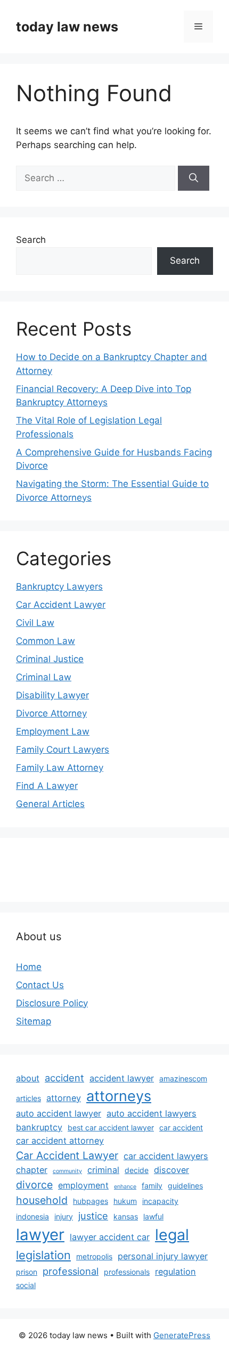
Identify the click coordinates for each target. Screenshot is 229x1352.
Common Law (45, 641)
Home (29, 967)
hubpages (90, 1201)
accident (64, 1078)
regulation (175, 1271)
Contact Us (40, 985)
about (27, 1078)
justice (93, 1215)
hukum (125, 1201)
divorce (34, 1184)
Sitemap (33, 1021)
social (26, 1285)
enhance (125, 1186)
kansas (125, 1216)
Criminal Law (43, 677)
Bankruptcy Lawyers (59, 586)
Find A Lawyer (47, 785)
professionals (127, 1271)
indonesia (32, 1216)
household (42, 1200)
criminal (103, 1169)
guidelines (185, 1185)
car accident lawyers (166, 1156)
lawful (153, 1216)
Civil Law (35, 622)
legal (172, 1234)
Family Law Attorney (59, 767)
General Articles (50, 804)
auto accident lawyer (58, 1113)
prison (26, 1271)
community (67, 1171)
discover (171, 1169)
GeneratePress (181, 1335)
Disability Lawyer (52, 695)
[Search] (193, 178)
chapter (31, 1169)
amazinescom (183, 1078)
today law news (67, 27)
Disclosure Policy (52, 1003)
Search (31, 239)
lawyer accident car (110, 1237)
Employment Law (52, 731)
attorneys (118, 1096)
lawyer (40, 1234)
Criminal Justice (50, 659)
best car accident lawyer (111, 1127)
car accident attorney (60, 1140)
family (152, 1185)
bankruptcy (39, 1127)
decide (137, 1170)
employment (83, 1185)
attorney (63, 1098)
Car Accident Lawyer (60, 604)
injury (63, 1216)
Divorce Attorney (51, 713)
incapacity (160, 1201)
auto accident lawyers (152, 1113)
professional (71, 1271)
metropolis (94, 1256)
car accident (181, 1127)
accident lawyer (121, 1078)
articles (28, 1098)
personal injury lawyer (163, 1256)
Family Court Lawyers (62, 749)
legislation (43, 1255)
